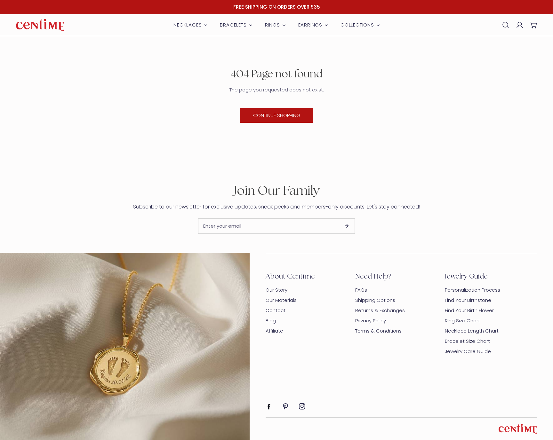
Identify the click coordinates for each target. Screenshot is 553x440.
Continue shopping (276, 115)
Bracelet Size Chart (467, 341)
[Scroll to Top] (541, 406)
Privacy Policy (370, 320)
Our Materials (281, 300)
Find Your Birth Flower (469, 310)
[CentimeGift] (40, 25)
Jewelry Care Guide (468, 351)
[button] (534, 25)
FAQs (361, 290)
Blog (271, 320)
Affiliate (274, 330)
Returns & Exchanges (380, 310)
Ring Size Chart (462, 320)
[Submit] (346, 225)
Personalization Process (472, 290)
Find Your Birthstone (468, 300)
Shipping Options (375, 300)
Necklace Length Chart (472, 330)
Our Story (276, 290)
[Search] (506, 25)
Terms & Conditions (378, 330)
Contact (275, 310)
